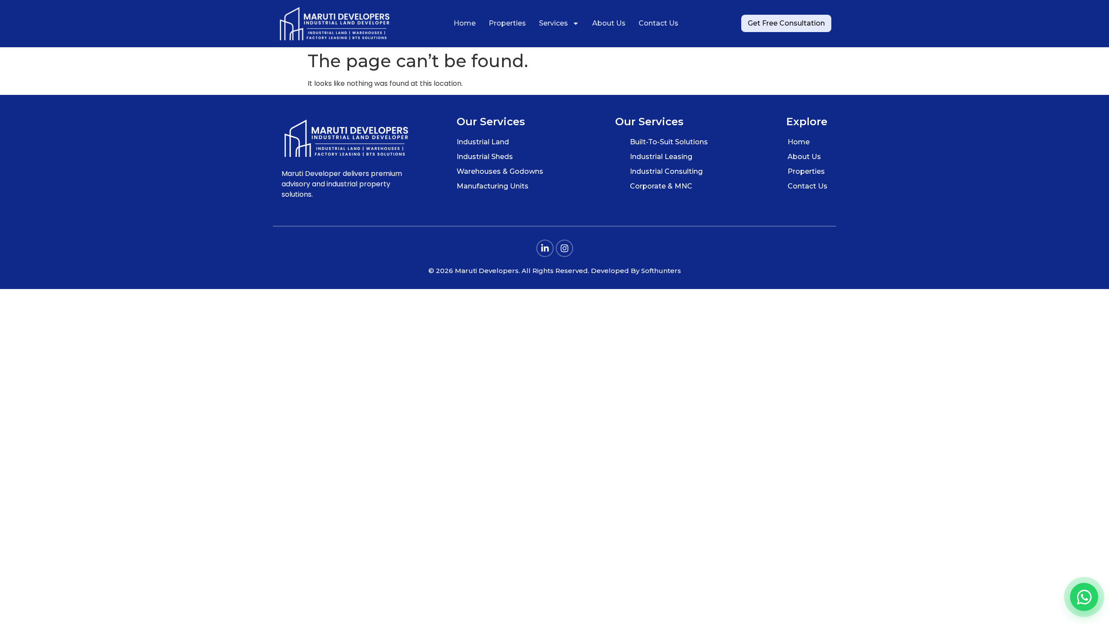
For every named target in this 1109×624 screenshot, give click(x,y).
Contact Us (658, 23)
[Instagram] (564, 248)
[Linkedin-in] (545, 248)
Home (465, 23)
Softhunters (661, 270)
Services (553, 23)
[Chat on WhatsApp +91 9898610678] (1084, 597)
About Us (609, 23)
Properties (507, 23)
